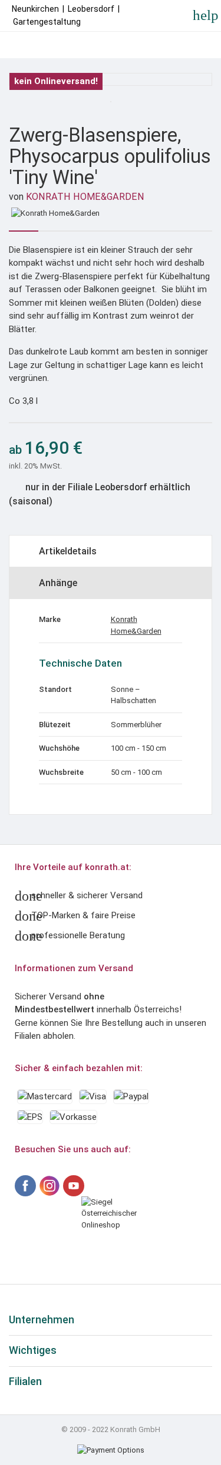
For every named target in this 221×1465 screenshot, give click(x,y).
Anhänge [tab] (58, 582)
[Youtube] (73, 1185)
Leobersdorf (91, 9)
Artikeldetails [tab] (68, 551)
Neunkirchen (35, 9)
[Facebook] (25, 1185)
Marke (50, 619)
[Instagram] (49, 1185)
